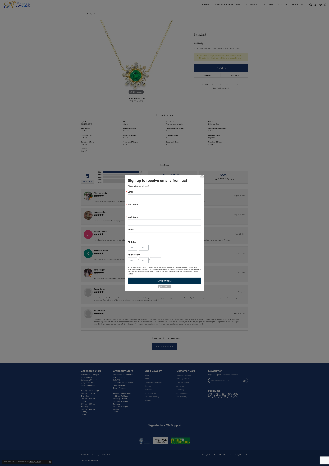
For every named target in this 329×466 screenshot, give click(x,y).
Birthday (132, 242)
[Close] (202, 176)
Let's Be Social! (164, 280)
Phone (131, 230)
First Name (133, 204)
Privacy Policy (34, 462)
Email (130, 192)
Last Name (133, 217)
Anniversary (134, 255)
